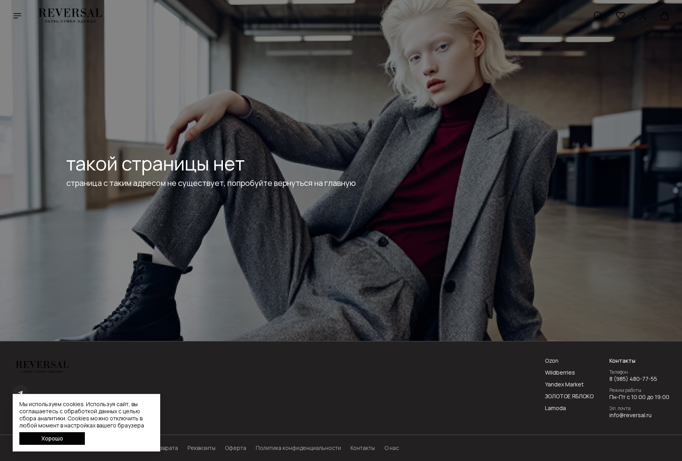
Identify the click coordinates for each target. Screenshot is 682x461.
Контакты (362, 448)
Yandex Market (564, 384)
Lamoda (555, 408)
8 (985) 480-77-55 (633, 378)
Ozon (551, 360)
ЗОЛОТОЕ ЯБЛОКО (569, 396)
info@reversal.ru (630, 415)
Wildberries (560, 372)
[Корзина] (664, 16)
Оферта (235, 448)
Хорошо (52, 438)
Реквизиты (201, 448)
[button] (620, 16)
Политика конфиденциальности (298, 448)
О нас (391, 448)
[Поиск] (598, 16)
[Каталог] (17, 16)
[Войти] (642, 16)
